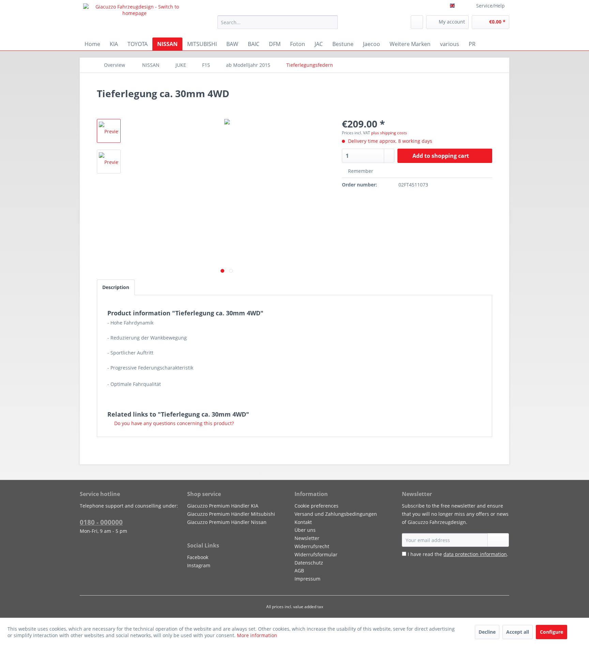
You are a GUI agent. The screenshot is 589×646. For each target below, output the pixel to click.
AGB (299, 570)
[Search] (331, 22)
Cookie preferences (316, 505)
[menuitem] (277, 22)
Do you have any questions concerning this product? (173, 423)
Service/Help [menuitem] (490, 5)
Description (115, 287)
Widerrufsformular (315, 554)
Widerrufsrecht (311, 546)
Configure (551, 632)
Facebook (197, 557)
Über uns (305, 530)
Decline (487, 632)
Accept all (517, 632)
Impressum (307, 578)
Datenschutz (308, 562)
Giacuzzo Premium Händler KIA (222, 505)
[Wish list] (417, 22)
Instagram (198, 565)
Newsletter (306, 538)
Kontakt (303, 522)
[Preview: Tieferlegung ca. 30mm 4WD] (109, 131)
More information (257, 635)
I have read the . (458, 554)
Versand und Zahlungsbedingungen (335, 514)
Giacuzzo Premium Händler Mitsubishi (231, 514)
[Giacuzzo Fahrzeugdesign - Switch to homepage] (134, 18)
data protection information (475, 554)
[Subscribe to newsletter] (498, 540)
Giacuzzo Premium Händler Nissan (227, 522)
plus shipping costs (389, 133)
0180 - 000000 (101, 522)
